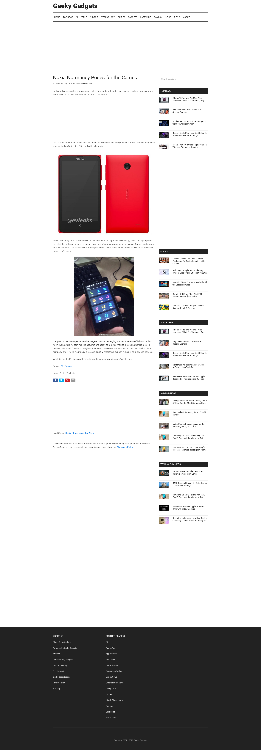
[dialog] (130, 375)
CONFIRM (112, 414)
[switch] (164, 374)
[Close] (177, 331)
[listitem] (130, 368)
